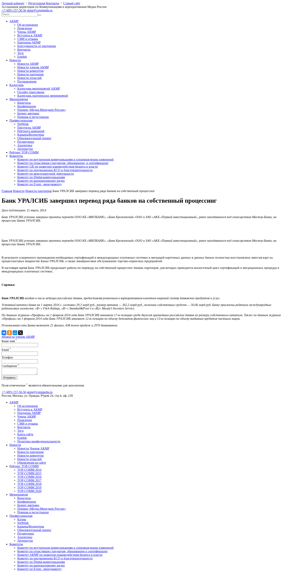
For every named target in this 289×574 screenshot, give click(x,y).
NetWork (23, 124)
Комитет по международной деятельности (45, 173)
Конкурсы (24, 102)
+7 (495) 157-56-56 (14, 10)
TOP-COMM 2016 (29, 476)
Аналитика (24, 145)
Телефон (7, 357)
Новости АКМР (28, 63)
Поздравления (26, 81)
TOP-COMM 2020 (29, 491)
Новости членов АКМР (33, 67)
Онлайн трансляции (30, 92)
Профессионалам (20, 120)
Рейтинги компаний (30, 131)
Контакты (52, 3)
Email (6, 349)
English (22, 56)
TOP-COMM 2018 (29, 484)
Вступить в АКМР (29, 35)
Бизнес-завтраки (28, 113)
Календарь (16, 85)
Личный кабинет (13, 3)
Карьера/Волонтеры (30, 134)
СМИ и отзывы (27, 39)
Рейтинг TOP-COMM (24, 152)
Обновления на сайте (31, 462)
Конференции (26, 106)
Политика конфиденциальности (38, 441)
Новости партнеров (30, 74)
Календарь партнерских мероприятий (42, 95)
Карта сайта (25, 434)
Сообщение (10, 366)
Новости (15, 60)
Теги (20, 53)
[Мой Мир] (15, 332)
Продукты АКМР (29, 127)
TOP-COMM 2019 (29, 487)
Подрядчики (25, 141)
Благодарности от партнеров (36, 46)
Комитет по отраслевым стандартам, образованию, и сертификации (62, 163)
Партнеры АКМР (29, 42)
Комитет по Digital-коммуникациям (41, 177)
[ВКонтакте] (4, 332)
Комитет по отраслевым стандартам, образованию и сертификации (62, 551)
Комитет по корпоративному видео (41, 180)
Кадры (21, 519)
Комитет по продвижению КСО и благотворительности (55, 170)
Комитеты (16, 156)
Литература (25, 148)
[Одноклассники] (9, 332)
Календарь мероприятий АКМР (38, 88)
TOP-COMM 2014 (29, 469)
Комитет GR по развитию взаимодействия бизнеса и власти (57, 166)
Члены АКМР (26, 31)
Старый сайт (71, 3)
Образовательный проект (34, 138)
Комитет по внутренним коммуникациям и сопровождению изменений (65, 159)
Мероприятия (18, 99)
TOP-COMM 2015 (29, 473)
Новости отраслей (29, 78)
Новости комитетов (30, 70)
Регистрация (36, 3)
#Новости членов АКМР (18, 336)
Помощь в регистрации (33, 117)
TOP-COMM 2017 (29, 480)
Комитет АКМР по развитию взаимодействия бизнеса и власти (59, 554)
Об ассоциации (27, 24)
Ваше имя (9, 341)
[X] (20, 332)
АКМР (13, 21)
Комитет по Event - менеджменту (39, 184)
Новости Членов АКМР (33, 448)
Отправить (9, 377)
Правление (24, 28)
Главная (7, 191)
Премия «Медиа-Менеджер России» (41, 109)
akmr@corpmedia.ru (39, 10)
